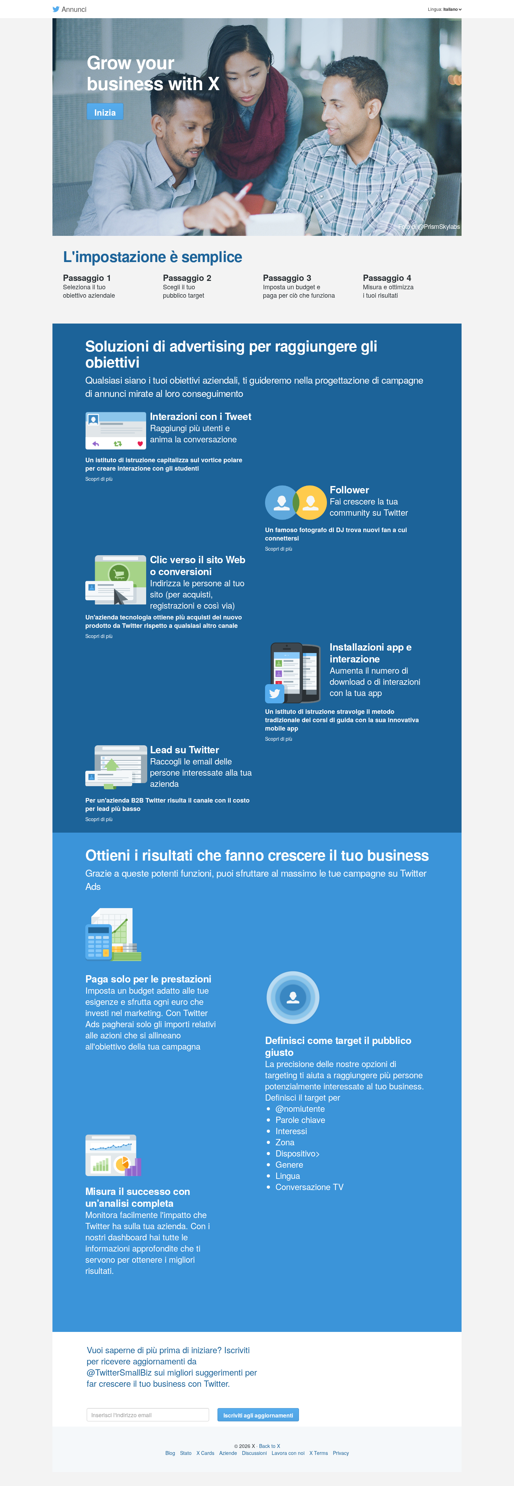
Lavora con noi (288, 1452)
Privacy (341, 1452)
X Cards (205, 1452)
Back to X (269, 1445)
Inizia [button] (105, 112)
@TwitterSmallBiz (119, 1372)
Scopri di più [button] (99, 478)
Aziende (228, 1452)
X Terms (318, 1452)
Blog (170, 1452)
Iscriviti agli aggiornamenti (258, 1415)
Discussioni (254, 1452)
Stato (186, 1452)
